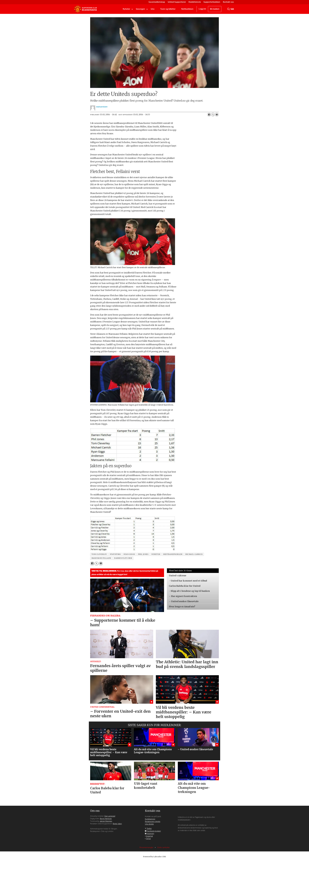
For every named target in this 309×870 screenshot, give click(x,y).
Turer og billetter (168, 9)
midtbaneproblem (172, 554)
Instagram (150, 834)
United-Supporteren (177, 2)
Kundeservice (150, 819)
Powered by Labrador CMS (154, 857)
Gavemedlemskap (157, 2)
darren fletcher (123, 558)
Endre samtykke (163, 847)
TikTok (148, 839)
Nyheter (126, 9)
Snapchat (149, 836)
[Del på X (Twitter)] (213, 114)
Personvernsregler (147, 847)
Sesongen (140, 9)
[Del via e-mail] (217, 114)
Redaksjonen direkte (152, 821)
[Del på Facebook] (209, 114)
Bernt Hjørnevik (106, 819)
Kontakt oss (228, 2)
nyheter (155, 554)
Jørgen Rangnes (106, 821)
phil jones (143, 554)
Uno (152, 9)
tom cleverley (99, 554)
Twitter (149, 828)
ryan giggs (129, 554)
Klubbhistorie (195, 2)
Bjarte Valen (117, 824)
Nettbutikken (187, 9)
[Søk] (228, 9)
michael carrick (194, 554)
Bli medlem (214, 9)
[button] (94, 739)
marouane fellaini (101, 558)
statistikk (115, 554)
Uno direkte (149, 824)
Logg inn (202, 9)
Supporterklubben (212, 2)
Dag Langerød (109, 816)
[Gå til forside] (85, 9)
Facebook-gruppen (154, 831)
